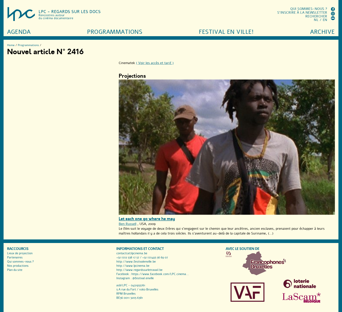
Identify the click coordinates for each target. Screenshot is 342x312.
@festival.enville (143, 278)
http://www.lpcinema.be (132, 266)
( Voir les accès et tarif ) (155, 63)
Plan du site (14, 270)
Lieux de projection (19, 253)
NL (316, 20)
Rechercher (316, 16)
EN (325, 20)
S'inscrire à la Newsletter (302, 12)
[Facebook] (333, 10)
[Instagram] (333, 14)
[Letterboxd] (333, 19)
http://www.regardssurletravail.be (139, 270)
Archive (322, 32)
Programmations (114, 32)
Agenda (18, 32)
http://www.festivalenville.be (136, 262)
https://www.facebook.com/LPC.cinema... (160, 274)
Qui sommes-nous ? (308, 9)
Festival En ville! (226, 32)
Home (11, 45)
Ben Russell (127, 224)
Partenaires (15, 257)
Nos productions (17, 266)
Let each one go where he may (147, 219)
